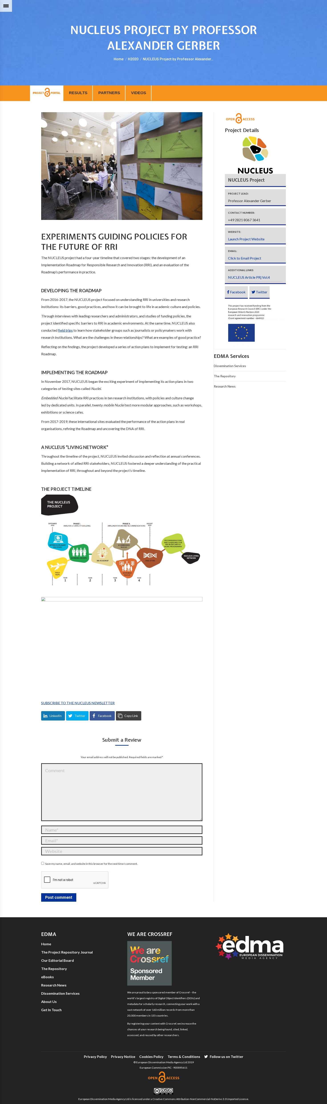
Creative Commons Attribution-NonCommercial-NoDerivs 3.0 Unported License (200, 1099)
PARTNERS (109, 93)
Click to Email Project (244, 258)
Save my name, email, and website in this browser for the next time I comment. (91, 863)
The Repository (225, 376)
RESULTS (78, 93)
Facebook (237, 292)
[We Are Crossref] (149, 984)
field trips (65, 330)
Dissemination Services (230, 366)
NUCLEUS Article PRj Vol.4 (249, 277)
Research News (225, 386)
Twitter (261, 292)
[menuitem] (95, 1056)
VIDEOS (138, 93)
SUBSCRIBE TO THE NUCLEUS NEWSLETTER (78, 703)
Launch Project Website (246, 239)
